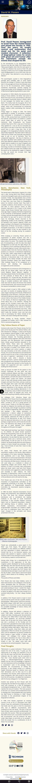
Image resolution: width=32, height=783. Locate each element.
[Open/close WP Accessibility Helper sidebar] (2, 391)
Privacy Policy (9, 777)
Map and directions (17, 761)
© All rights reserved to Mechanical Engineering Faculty (16, 774)
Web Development (14, 778)
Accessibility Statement (20, 777)
